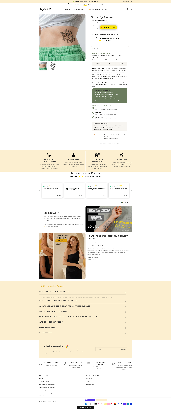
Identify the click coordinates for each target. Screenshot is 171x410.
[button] (67, 9)
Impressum (41, 378)
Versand (100, 22)
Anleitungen (89, 378)
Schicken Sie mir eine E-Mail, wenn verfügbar (106, 34)
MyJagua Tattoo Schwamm (52, 226)
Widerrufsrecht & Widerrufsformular (47, 384)
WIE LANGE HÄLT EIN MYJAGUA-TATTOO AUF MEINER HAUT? (64, 306)
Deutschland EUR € (127, 1)
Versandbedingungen (43, 390)
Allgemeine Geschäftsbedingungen (47, 387)
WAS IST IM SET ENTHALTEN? (51, 322)
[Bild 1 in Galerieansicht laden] (43, 66)
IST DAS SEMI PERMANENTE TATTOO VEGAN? (58, 301)
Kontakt (88, 381)
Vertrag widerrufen (43, 395)
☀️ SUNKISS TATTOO (94, 9)
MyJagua (45, 401)
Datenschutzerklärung (44, 381)
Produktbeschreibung (98, 48)
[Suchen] (123, 9)
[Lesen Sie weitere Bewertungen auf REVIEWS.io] (125, 203)
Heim (92, 14)
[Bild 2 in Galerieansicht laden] (52, 66)
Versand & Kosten (90, 384)
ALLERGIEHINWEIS (47, 327)
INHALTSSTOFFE (46, 333)
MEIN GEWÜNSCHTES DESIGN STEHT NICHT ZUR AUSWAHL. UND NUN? (68, 317)
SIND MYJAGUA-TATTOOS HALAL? (53, 311)
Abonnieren (123, 349)
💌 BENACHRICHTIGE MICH (108, 27)
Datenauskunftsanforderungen (46, 393)
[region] (85, 190)
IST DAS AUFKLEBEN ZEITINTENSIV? (54, 292)
